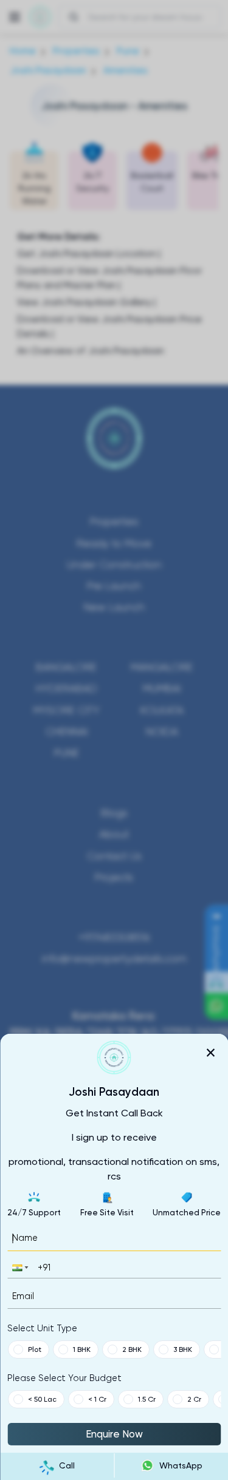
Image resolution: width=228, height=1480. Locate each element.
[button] (18, 1267)
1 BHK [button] (81, 1349)
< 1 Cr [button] (97, 1399)
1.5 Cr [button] (146, 1399)
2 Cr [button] (194, 1399)
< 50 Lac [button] (41, 1399)
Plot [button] (34, 1349)
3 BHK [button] (182, 1349)
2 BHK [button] (131, 1349)
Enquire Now (114, 1434)
